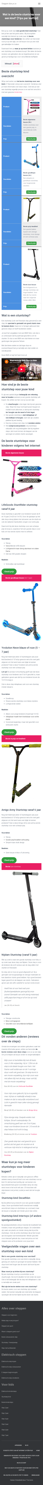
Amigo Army (33, 1110)
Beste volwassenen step (9, 1337)
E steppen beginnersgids (10, 1372)
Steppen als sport (7, 1326)
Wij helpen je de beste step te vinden (16, 1475)
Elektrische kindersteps (9, 1391)
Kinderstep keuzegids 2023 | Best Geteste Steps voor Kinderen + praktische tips (21, 1456)
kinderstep (18, 92)
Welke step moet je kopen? (10, 1320)
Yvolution (34, 1134)
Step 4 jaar (5, 1419)
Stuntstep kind (6, 1397)
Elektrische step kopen (9, 1361)
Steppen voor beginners (9, 1315)
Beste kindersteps (7, 1402)
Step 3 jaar (5, 1413)
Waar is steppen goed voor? (11, 1331)
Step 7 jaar (5, 1435)
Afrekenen (18, 1445)
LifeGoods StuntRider (25, 1086)
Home (38, 1450)
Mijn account (21, 1463)
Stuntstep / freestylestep (9, 1342)
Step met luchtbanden (9, 1348)
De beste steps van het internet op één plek (18, 1450)
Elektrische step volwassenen (11, 1367)
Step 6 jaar (5, 1430)
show (16, 63)
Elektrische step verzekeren (10, 1378)
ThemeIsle (29, 1480)
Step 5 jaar (5, 1424)
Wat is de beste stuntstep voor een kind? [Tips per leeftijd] (21, 1469)
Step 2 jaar (5, 1408)
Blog (26, 1445)
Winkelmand (36, 1475)
